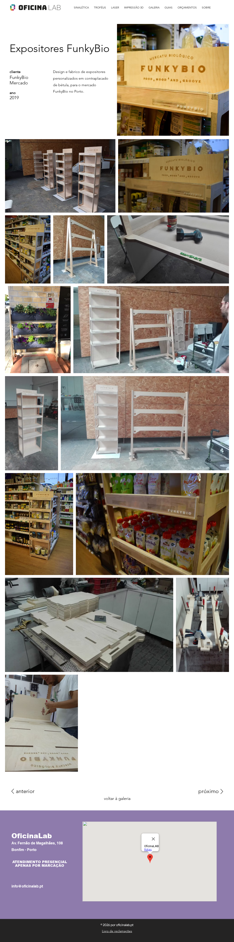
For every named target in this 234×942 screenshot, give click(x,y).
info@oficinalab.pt (27, 886)
